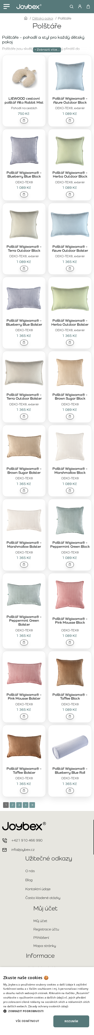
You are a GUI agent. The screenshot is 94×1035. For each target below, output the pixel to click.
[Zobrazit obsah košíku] (88, 6)
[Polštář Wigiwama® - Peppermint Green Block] (70, 520)
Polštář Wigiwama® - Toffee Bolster (24, 771)
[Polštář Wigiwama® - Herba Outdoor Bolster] (70, 298)
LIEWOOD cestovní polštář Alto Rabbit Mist (24, 101)
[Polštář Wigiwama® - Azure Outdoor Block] (70, 76)
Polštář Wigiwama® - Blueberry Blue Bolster (24, 323)
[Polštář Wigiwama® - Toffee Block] (70, 672)
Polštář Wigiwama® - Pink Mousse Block (69, 621)
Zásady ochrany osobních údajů (48, 1006)
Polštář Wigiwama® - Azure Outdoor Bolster (70, 249)
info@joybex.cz (23, 849)
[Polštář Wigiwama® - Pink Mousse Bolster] (24, 672)
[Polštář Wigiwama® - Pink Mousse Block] (70, 594)
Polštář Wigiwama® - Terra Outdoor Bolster (24, 397)
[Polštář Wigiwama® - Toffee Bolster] (24, 746)
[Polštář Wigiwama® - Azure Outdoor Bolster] (70, 224)
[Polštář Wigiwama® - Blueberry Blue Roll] (70, 746)
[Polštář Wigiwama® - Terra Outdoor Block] (24, 224)
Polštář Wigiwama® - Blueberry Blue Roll (69, 771)
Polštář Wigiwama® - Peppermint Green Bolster (24, 621)
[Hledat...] (70, 6)
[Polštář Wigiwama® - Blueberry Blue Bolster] (24, 298)
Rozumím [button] (71, 1021)
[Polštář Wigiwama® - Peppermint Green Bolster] (24, 594)
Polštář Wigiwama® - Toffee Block (69, 697)
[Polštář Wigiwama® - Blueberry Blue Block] (24, 150)
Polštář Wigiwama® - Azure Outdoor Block (69, 101)
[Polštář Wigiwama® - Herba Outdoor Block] (70, 150)
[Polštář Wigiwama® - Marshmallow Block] (70, 446)
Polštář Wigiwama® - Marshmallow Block (69, 471)
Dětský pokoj (42, 18)
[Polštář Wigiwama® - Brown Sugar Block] (70, 372)
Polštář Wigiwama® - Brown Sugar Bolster (24, 471)
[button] (24, 120)
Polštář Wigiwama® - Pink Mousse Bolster (24, 697)
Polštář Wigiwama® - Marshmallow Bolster (24, 545)
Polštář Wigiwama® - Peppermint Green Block (70, 545)
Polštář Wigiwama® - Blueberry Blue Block (24, 175)
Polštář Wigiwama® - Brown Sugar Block (69, 397)
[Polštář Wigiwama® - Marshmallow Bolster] (24, 520)
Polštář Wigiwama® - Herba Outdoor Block (69, 175)
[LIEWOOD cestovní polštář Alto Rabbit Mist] (24, 76)
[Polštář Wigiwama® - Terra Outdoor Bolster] (24, 372)
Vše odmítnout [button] (27, 1021)
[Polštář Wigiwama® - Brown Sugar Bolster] (24, 446)
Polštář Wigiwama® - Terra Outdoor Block (24, 249)
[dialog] (47, 1001)
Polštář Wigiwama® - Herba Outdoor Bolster (70, 323)
